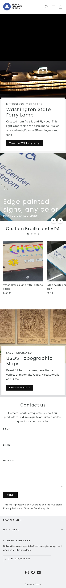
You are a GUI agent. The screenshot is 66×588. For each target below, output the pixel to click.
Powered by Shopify (33, 584)
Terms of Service (33, 508)
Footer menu (13, 520)
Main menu (11, 529)
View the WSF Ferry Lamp (24, 143)
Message (9, 461)
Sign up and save (17, 540)
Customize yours (19, 387)
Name (6, 429)
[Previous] (53, 220)
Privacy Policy (11, 508)
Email (6, 445)
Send (10, 494)
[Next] (60, 220)
